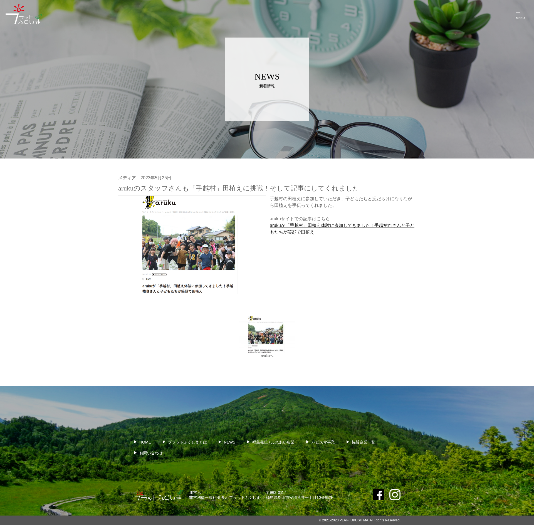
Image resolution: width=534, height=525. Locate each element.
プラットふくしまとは (187, 442)
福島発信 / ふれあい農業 (273, 442)
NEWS (229, 442)
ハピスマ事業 (323, 442)
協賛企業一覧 (363, 442)
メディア (127, 177)
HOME (145, 442)
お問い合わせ (151, 453)
